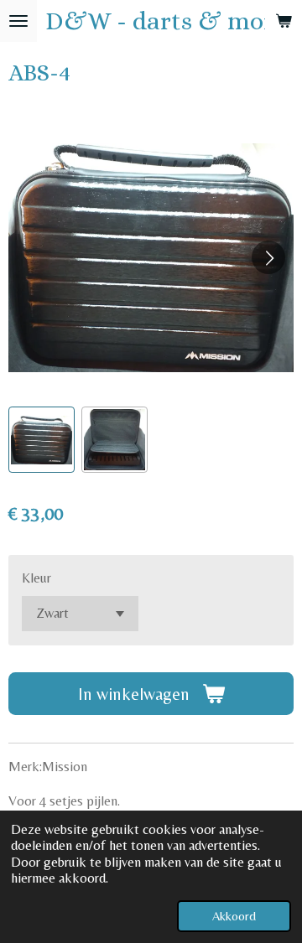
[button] (41, 440)
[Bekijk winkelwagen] (283, 21)
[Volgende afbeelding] (268, 257)
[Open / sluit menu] (18, 21)
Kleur (36, 578)
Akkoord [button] (234, 916)
